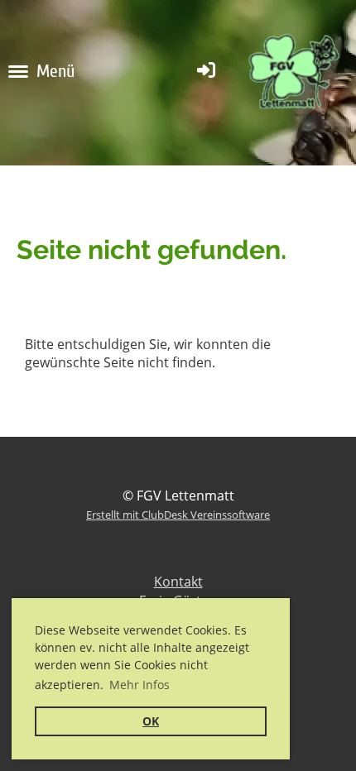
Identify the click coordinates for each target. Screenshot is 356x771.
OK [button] (150, 721)
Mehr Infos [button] (139, 684)
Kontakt (178, 581)
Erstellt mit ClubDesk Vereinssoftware (178, 514)
